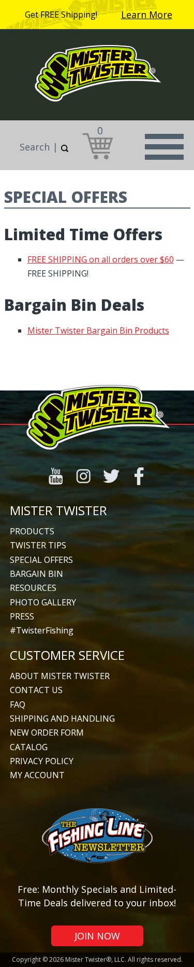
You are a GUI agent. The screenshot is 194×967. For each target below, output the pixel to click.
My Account (37, 775)
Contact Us (36, 690)
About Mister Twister (60, 676)
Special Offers (41, 559)
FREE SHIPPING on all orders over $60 (100, 259)
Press (22, 616)
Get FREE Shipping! (61, 14)
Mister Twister (58, 510)
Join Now (97, 936)
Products (32, 531)
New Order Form (47, 732)
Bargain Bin (36, 573)
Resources (33, 587)
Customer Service (67, 655)
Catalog (29, 747)
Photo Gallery (43, 602)
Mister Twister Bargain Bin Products (98, 330)
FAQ (17, 704)
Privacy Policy (41, 761)
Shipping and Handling (62, 718)
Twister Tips (38, 545)
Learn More (146, 14)
